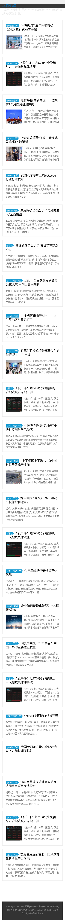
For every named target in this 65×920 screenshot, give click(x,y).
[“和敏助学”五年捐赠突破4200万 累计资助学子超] (14, 42)
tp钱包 (9, 246)
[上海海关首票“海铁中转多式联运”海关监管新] (14, 154)
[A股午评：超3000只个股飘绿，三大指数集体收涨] (14, 550)
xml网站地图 (9, 5)
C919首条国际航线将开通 (41, 716)
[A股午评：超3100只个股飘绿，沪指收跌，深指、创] (14, 834)
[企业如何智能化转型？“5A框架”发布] (14, 622)
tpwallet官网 (12, 25)
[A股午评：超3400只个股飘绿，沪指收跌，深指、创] (14, 405)
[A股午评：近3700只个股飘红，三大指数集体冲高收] (14, 695)
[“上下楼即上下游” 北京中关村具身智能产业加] (14, 477)
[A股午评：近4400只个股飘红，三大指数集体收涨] (14, 79)
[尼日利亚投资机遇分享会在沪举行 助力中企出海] (14, 367)
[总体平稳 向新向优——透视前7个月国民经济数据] (14, 117)
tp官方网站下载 (13, 281)
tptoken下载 (12, 63)
